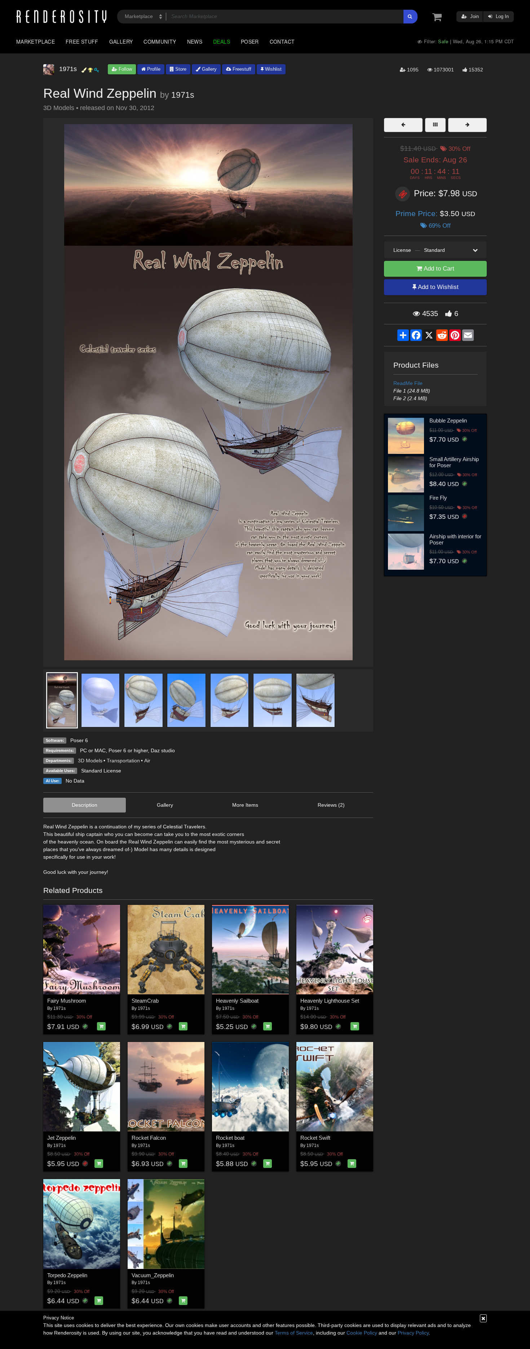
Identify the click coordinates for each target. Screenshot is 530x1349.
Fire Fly (438, 498)
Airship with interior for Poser (455, 539)
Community (159, 41)
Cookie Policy (361, 1333)
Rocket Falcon (149, 1138)
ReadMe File (408, 383)
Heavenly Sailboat (237, 1001)
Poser (250, 41)
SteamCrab (145, 1001)
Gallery (121, 41)
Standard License (101, 771)
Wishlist (273, 69)
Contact (282, 41)
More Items (245, 805)
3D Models (90, 760)
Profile (153, 69)
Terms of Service (294, 1333)
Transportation (123, 760)
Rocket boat (230, 1138)
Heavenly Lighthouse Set (329, 1001)
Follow (124, 69)
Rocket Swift (315, 1138)
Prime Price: (418, 213)
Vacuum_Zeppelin (153, 1275)
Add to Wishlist (437, 287)
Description (84, 805)
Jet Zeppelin (61, 1138)
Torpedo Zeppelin (67, 1275)
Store (180, 69)
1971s (182, 95)
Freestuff (241, 69)
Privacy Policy (413, 1333)
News (194, 41)
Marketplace (35, 41)
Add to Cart (438, 268)
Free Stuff (82, 41)
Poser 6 (79, 740)
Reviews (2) (331, 805)
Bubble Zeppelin (448, 420)
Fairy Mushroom (66, 1001)
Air (147, 760)
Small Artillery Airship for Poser (454, 462)
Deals (221, 41)
